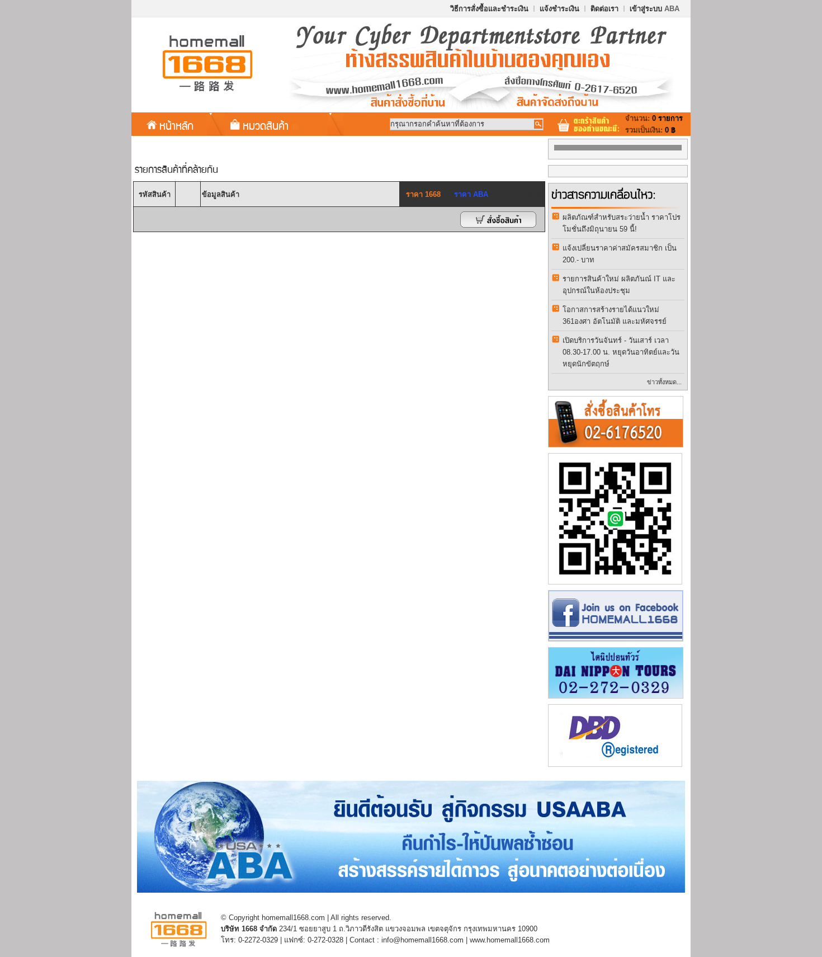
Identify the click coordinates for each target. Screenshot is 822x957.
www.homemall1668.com (510, 940)
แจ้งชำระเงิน (559, 8)
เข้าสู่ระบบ (654, 8)
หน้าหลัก (176, 125)
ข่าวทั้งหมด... (664, 382)
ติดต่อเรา (604, 8)
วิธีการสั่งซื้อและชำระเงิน (489, 8)
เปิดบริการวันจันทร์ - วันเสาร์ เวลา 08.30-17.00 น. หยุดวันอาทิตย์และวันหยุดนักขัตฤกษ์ (621, 352)
